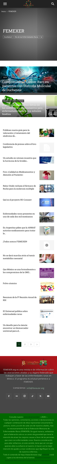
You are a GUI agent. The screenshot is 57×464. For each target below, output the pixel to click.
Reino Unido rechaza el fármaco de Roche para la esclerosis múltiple (19, 187)
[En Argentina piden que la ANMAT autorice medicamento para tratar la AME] (46, 230)
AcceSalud (8, 37)
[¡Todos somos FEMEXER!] (46, 245)
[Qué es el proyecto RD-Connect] (46, 202)
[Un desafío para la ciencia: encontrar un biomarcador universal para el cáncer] (46, 328)
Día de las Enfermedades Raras (26, 37)
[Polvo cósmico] (47, 287)
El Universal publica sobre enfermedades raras (15, 312)
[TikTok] (32, 396)
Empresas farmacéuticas (13, 101)
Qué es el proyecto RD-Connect (17, 199)
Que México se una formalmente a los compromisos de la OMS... (19, 271)
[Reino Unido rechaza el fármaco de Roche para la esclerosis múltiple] (46, 188)
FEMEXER (45, 454)
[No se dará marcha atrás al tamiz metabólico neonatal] (46, 258)
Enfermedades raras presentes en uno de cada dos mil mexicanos (19, 215)
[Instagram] (24, 396)
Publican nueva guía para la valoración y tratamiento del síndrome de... (16, 133)
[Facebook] (9, 396)
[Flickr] (17, 396)
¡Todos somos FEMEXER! (15, 241)
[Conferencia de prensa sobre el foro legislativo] (46, 148)
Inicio (3, 11)
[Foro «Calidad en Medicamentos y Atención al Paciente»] (46, 175)
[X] (40, 396)
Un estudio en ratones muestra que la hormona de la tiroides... (19, 159)
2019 (5, 77)
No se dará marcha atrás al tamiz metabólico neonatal (19, 257)
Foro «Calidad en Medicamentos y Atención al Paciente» (19, 173)
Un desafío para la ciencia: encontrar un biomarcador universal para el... (15, 328)
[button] (5, 4)
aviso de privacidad (31, 417)
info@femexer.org (35, 388)
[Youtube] (48, 396)
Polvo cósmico (10, 283)
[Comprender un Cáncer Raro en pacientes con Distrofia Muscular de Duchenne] (28, 79)
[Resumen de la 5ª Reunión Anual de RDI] (46, 300)
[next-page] (36, 344)
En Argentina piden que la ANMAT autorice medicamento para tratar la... (19, 230)
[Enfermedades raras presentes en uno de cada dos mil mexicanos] (46, 217)
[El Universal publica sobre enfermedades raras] (46, 314)
